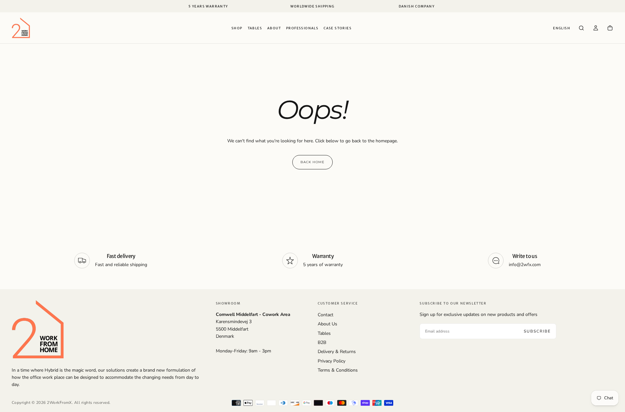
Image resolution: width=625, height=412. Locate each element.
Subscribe (537, 331)
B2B (322, 342)
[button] (561, 28)
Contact (325, 315)
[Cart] (610, 29)
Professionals (302, 28)
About (274, 28)
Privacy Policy (331, 361)
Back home (312, 162)
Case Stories (338, 28)
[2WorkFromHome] (38, 329)
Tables (255, 28)
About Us (327, 324)
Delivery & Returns (337, 351)
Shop (237, 28)
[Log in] (595, 29)
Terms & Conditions (338, 370)
